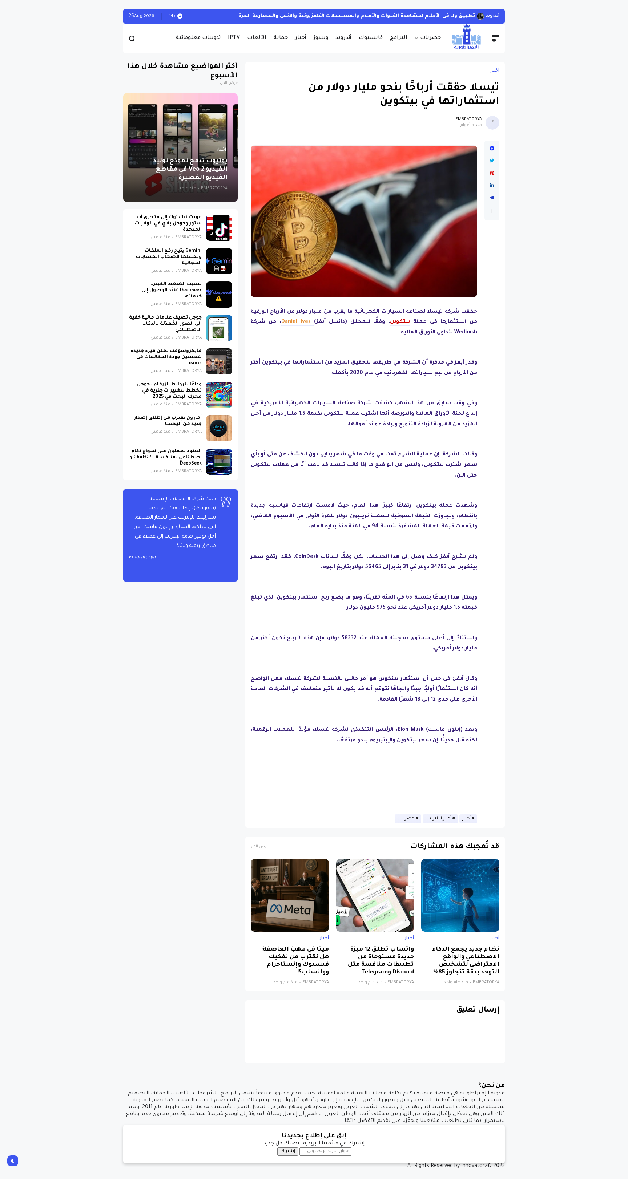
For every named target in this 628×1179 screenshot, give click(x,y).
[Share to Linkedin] (492, 185)
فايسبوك (371, 38)
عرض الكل (260, 847)
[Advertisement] (364, 781)
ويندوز (321, 38)
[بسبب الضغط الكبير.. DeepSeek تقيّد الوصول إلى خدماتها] (219, 294)
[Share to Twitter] (492, 160)
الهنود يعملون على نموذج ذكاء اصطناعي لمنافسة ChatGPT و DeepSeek (165, 457)
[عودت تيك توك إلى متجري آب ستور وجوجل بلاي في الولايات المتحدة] (219, 228)
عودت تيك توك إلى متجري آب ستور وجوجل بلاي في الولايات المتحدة (168, 223)
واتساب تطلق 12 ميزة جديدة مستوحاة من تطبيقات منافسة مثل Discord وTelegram (381, 961)
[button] (492, 211)
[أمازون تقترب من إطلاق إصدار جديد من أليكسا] (219, 428)
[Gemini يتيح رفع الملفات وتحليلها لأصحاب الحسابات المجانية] (219, 261)
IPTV (234, 38)
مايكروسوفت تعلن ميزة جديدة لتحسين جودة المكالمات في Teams (166, 357)
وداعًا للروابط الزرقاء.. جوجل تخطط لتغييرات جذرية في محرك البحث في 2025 (169, 391)
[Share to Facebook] (492, 148)
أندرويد (343, 38)
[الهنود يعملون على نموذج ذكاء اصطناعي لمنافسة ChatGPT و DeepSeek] (219, 462)
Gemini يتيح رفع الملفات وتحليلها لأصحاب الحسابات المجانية (169, 257)
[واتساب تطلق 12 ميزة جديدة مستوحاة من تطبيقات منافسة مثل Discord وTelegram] (375, 895)
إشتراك (287, 1151)
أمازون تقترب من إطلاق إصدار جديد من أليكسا (168, 421)
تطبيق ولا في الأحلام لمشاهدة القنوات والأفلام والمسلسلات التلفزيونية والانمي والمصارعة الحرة (356, 16)
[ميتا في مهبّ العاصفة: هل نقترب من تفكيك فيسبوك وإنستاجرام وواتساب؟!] (290, 895)
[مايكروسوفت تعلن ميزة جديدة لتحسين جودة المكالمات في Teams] (219, 361)
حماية (281, 38)
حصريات (430, 38)
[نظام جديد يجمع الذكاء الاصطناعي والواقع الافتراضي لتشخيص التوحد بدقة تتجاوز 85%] (460, 895)
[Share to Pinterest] (492, 173)
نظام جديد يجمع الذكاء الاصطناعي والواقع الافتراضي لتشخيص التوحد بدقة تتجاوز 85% (465, 961)
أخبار (300, 38)
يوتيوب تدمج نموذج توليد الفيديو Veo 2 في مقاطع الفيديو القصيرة (190, 170)
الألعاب (256, 38)
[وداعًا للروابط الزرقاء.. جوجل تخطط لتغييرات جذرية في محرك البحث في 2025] (219, 395)
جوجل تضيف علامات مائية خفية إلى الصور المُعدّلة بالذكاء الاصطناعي (165, 324)
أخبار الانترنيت (438, 818)
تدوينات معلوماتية (198, 38)
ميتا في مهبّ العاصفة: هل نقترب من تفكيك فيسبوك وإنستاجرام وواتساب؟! (295, 961)
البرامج (398, 38)
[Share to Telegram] (492, 197)
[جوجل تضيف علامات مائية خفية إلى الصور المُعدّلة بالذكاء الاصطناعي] (219, 328)
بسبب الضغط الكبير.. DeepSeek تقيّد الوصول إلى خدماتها (171, 290)
